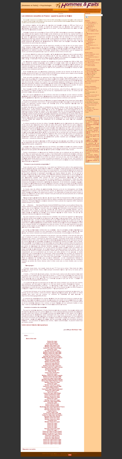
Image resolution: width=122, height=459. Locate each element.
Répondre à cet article (29, 449)
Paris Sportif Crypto (52, 344)
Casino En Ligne (76, 11)
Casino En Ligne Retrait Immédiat (60, 12)
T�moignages (91, 39)
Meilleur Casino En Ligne (52, 346)
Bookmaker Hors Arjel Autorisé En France (52, 407)
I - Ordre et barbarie (90, 65)
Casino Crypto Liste (52, 412)
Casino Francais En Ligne (52, 394)
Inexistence (88, 75)
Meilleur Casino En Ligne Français (52, 357)
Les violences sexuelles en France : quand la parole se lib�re (47, 16)
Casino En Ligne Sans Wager (52, 393)
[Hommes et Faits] (30, 5)
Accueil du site (29, 9)
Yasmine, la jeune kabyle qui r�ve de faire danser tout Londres (92, 82)
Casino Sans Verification (52, 372)
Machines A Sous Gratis (28, 11)
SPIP (78, 453)
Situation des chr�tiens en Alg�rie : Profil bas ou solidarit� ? (92, 140)
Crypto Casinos (52, 411)
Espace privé (93, 9)
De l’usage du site (90, 100)
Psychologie (46, 5)
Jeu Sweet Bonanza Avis (52, 370)
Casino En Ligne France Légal (52, 348)
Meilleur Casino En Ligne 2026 (52, 376)
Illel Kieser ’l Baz (77, 329)
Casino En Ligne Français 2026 (52, 386)
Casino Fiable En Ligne (52, 404)
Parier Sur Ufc (52, 371)
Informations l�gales (91, 22)
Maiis (59, 453)
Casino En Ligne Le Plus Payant (52, 431)
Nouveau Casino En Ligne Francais (52, 367)
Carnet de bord (91, 36)
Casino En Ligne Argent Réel (52, 401)
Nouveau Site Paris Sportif (52, 416)
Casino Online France (52, 387)
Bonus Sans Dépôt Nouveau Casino (52, 381)
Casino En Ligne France (52, 364)
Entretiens (90, 37)
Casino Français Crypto (52, 405)
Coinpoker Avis (52, 420)
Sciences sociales (92, 29)
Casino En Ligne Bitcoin (52, 363)
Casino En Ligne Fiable (52, 360)
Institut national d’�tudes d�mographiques (35, 325)
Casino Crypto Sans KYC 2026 (52, 413)
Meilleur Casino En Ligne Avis (52, 366)
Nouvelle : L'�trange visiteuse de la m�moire (92, 132)
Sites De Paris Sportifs (45, 11)
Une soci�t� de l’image (93, 30)
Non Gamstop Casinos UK (93, 11)
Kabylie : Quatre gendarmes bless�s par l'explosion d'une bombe (92, 156)
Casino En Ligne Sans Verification (52, 415)
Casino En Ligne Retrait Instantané (52, 389)
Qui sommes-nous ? (92, 23)
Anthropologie (89, 25)
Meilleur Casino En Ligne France (52, 434)
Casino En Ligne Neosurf (52, 437)
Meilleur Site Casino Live (52, 345)
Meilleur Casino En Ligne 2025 (52, 352)
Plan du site (77, 9)
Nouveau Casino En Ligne (52, 397)
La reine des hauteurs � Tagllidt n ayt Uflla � (92, 136)
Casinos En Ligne (52, 398)
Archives (60, 9)
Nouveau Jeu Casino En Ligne (52, 356)
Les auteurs (45, 9)
